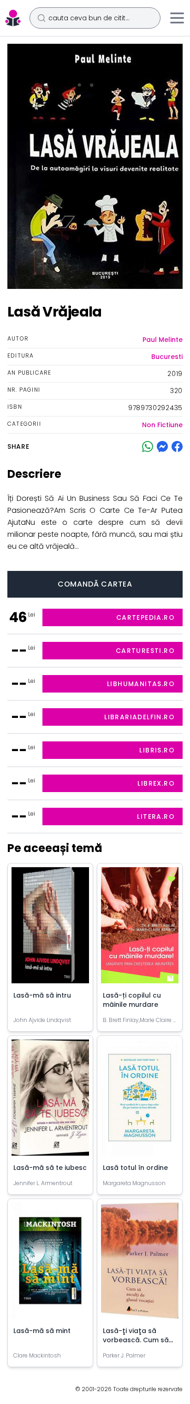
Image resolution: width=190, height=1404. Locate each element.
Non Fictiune (162, 424)
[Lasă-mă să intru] (50, 929)
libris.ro (157, 750)
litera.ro (156, 816)
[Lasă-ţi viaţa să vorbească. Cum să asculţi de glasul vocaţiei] (139, 1264)
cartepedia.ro (145, 617)
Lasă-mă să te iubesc (50, 1167)
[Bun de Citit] (13, 18)
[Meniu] (177, 18)
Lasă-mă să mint (42, 1330)
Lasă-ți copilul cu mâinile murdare (132, 1000)
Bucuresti (167, 356)
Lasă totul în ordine (135, 1167)
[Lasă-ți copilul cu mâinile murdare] (139, 929)
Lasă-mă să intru (42, 995)
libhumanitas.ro (141, 683)
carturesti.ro (145, 650)
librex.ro (156, 783)
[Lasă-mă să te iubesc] (50, 1101)
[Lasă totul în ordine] (139, 1101)
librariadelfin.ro (139, 717)
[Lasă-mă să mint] (50, 1264)
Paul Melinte (162, 339)
